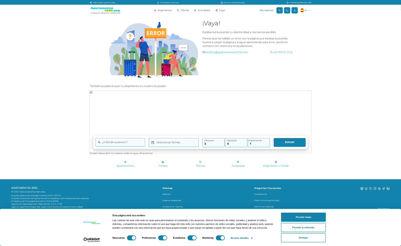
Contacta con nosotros (172, 206)
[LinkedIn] (388, 188)
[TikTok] (383, 188)
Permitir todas (303, 217)
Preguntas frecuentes (267, 188)
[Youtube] (370, 188)
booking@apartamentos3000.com (226, 52)
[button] (279, 10)
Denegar (303, 237)
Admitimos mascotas (263, 206)
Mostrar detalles (240, 238)
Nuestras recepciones (171, 200)
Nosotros (166, 194)
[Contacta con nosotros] (287, 10)
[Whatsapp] (379, 188)
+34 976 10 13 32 (283, 52)
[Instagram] (375, 188)
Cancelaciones (260, 194)
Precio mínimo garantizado (266, 200)
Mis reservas (266, 10)
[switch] (162, 237)
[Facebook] (366, 188)
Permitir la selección (303, 227)
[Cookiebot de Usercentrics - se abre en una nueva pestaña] (91, 240)
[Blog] (361, 188)
